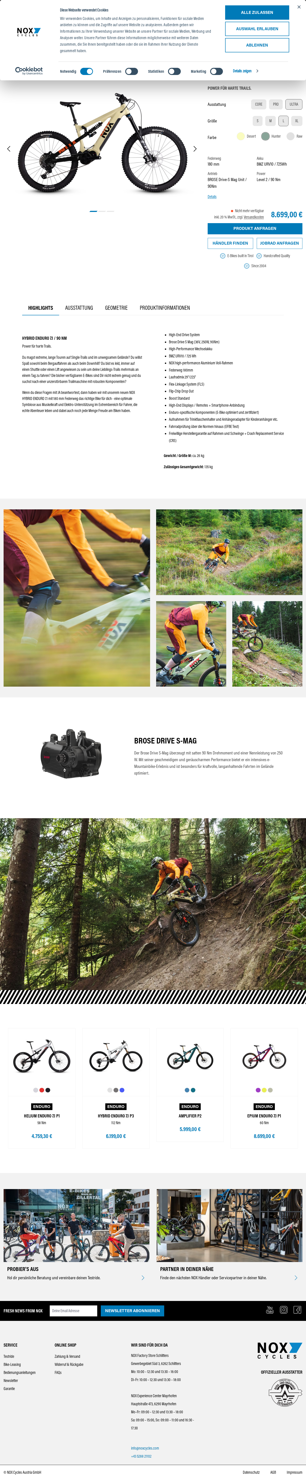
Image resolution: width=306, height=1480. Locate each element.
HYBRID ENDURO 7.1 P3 (116, 1116)
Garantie (9, 1388)
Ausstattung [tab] (79, 307)
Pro (276, 104)
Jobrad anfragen (279, 243)
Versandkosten (254, 217)
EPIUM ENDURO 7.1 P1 (264, 1116)
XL (296, 120)
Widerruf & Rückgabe (69, 1364)
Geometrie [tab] (116, 307)
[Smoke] (116, 1090)
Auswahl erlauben (257, 28)
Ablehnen (257, 45)
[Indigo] (122, 1090)
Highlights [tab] (40, 307)
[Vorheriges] (9, 149)
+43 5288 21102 (141, 1456)
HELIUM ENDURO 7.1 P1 (42, 1116)
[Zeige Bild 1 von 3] (93, 211)
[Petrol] (193, 1090)
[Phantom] (47, 1090)
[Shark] (35, 1090)
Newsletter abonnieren (132, 1310)
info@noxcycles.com (145, 1448)
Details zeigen (242, 70)
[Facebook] (297, 1310)
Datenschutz (251, 1472)
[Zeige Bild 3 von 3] (110, 211)
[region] (102, 149)
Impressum (294, 1472)
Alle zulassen (257, 12)
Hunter (276, 136)
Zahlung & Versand (67, 1356)
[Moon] (270, 1090)
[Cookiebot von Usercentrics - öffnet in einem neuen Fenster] (29, 71)
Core (258, 104)
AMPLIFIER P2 (190, 1116)
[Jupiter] (258, 1090)
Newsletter (11, 1380)
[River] (187, 1090)
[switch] (131, 71)
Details (212, 196)
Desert (251, 136)
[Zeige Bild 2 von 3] (102, 211)
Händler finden (230, 243)
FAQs (58, 1372)
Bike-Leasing (12, 1364)
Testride (9, 1356)
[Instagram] (284, 1310)
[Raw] (109, 1090)
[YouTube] (270, 1310)
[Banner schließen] (299, 7)
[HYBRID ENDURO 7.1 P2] (101, 143)
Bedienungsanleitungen (20, 1372)
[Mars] (264, 1090)
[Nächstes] (195, 149)
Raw (299, 136)
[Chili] (41, 1090)
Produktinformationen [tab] (165, 307)
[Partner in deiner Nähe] (296, 1278)
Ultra (294, 104)
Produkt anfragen (254, 228)
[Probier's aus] (143, 1278)
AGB (273, 1472)
